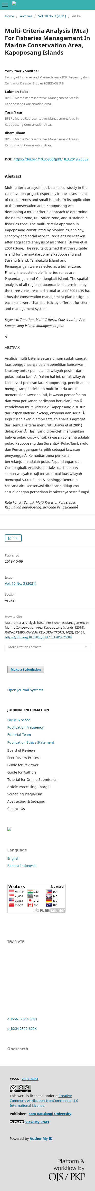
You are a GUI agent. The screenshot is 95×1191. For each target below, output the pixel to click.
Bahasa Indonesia (22, 865)
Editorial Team (19, 734)
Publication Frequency (25, 727)
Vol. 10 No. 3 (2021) (52, 16)
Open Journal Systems (25, 690)
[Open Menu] (5, 5)
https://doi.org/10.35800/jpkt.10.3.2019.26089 (50, 159)
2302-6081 (30, 1078)
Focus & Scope (19, 720)
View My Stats (37, 1122)
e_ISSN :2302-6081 (22, 1019)
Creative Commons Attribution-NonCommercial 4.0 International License (44, 1100)
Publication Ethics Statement (30, 742)
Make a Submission (26, 669)
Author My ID (41, 1138)
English (13, 858)
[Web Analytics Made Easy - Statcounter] (17, 1122)
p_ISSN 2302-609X (22, 1028)
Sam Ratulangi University (50, 1113)
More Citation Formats (24, 647)
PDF (15, 538)
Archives (26, 16)
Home (9, 16)
